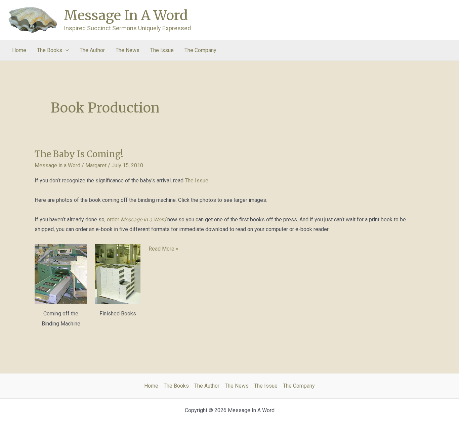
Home (19, 50)
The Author (92, 50)
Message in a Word (57, 165)
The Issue (162, 50)
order (136, 219)
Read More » (163, 249)
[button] (65, 50)
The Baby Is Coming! (79, 154)
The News (127, 50)
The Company (200, 50)
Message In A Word (126, 15)
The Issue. (197, 180)
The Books (49, 50)
